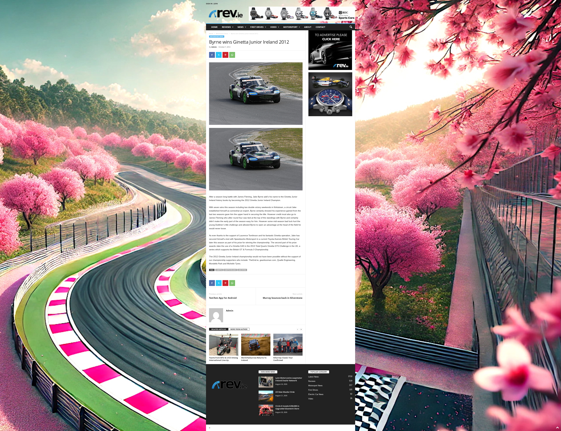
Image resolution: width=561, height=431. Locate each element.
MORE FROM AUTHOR (238, 329)
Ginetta (219, 270)
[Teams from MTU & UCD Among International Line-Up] (223, 345)
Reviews (226, 27)
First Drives (257, 27)
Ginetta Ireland (230, 270)
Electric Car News (315, 394)
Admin (214, 47)
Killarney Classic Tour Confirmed (283, 358)
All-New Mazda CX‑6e (285, 392)
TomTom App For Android (223, 297)
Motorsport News (222, 33)
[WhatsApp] (232, 55)
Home (214, 27)
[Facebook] (212, 55)
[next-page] (301, 329)
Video (273, 27)
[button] (351, 27)
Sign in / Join (212, 3)
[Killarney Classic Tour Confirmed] (288, 345)
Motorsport (290, 27)
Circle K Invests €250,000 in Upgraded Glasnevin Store (287, 407)
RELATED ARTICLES (218, 329)
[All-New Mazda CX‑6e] (266, 396)
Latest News (313, 377)
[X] (219, 55)
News (241, 27)
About (307, 27)
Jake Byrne (242, 270)
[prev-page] (297, 329)
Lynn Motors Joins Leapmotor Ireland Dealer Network (288, 379)
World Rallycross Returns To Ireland (253, 358)
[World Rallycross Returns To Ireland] (255, 345)
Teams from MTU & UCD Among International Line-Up (223, 358)
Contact (320, 27)
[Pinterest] (225, 55)
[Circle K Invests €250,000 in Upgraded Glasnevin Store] (266, 410)
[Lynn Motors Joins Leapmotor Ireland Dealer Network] (266, 382)
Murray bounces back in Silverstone (282, 297)
